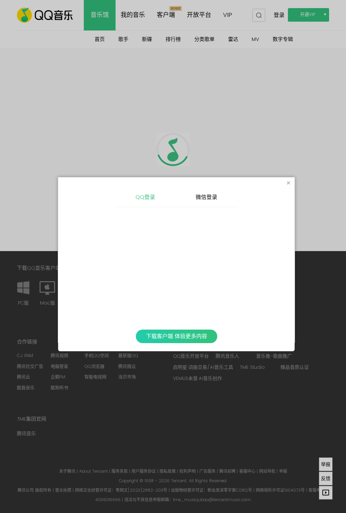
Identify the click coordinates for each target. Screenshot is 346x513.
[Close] (289, 183)
